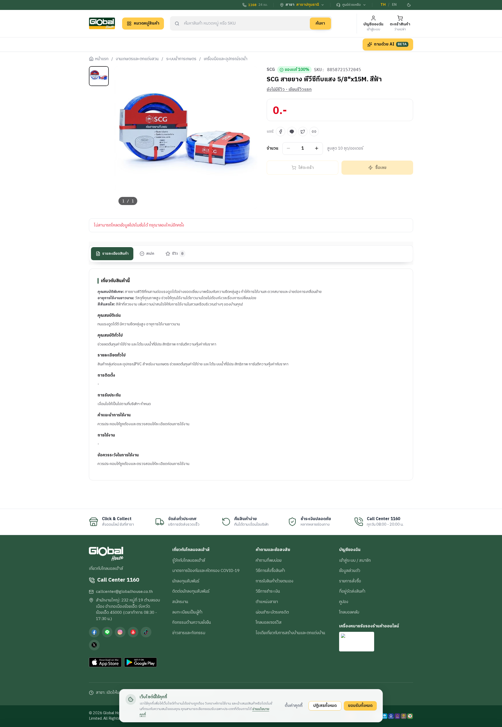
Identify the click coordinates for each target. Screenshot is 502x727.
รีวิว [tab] (178, 254)
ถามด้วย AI (390, 44)
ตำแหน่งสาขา (267, 601)
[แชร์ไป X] (302, 131)
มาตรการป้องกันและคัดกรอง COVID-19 (205, 570)
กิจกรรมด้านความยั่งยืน (191, 622)
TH (383, 5)
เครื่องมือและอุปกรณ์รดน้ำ (225, 59)
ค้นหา (320, 23)
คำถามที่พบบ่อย (269, 560)
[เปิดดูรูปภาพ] (186, 137)
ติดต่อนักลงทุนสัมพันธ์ (190, 591)
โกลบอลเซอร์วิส (269, 622)
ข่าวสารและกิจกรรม (188, 632)
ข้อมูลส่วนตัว (349, 570)
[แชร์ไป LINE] (291, 131)
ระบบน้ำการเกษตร (181, 59)
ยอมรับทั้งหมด (360, 705)
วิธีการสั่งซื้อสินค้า (270, 570)
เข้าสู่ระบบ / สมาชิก (355, 560)
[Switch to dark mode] (409, 5)
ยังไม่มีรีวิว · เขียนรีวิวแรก (289, 90)
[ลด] (288, 148)
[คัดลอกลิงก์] (314, 131)
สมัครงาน (180, 601)
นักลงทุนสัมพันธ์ (185, 581)
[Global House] (102, 23)
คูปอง (343, 601)
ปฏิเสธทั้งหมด (325, 705)
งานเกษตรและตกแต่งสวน (137, 59)
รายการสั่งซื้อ (350, 581)
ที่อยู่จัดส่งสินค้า (352, 591)
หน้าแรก (102, 59)
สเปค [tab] (150, 254)
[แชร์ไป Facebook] (280, 131)
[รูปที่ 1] (99, 76)
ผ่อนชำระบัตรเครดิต (272, 612)
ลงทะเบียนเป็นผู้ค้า (187, 612)
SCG (271, 70)
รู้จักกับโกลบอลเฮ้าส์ (188, 560)
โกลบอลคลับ (349, 612)
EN (394, 5)
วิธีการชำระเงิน (268, 591)
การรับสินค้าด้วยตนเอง (274, 581)
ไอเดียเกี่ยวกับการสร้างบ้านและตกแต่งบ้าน (290, 632)
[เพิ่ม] (317, 148)
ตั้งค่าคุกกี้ (294, 705)
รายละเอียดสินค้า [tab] (115, 254)
